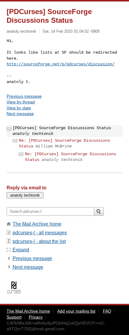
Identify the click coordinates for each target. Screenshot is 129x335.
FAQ (107, 311)
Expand (21, 249)
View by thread (21, 101)
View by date (19, 107)
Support (14, 317)
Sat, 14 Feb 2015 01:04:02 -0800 (71, 31)
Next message (20, 113)
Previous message (24, 96)
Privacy (36, 317)
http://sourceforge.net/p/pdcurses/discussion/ (61, 64)
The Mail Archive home (37, 224)
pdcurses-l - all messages (40, 232)
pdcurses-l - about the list (39, 241)
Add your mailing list (76, 311)
